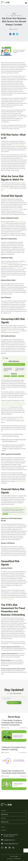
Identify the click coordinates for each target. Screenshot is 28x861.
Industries (3, 810)
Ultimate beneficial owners (14, 330)
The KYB (11, 643)
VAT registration (18, 268)
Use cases (3, 818)
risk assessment (5, 188)
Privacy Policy (17, 858)
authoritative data (15, 209)
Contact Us (3, 830)
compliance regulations (7, 598)
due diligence (20, 116)
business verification (20, 481)
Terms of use (10, 858)
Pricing (2, 827)
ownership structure (17, 144)
